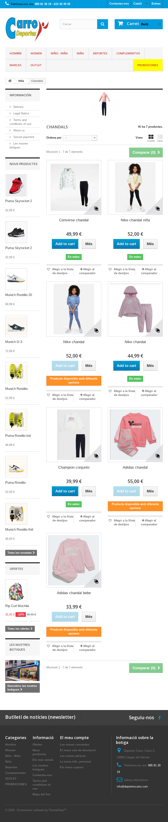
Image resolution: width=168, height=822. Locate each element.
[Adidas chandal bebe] (74, 560)
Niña (80, 53)
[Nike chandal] (74, 309)
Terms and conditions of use (42, 784)
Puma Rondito (15, 482)
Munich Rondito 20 (18, 295)
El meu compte (74, 737)
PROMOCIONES (147, 65)
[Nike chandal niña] (135, 187)
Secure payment (23, 137)
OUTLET (36, 65)
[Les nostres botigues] (22, 670)
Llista (160, 140)
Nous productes (23, 164)
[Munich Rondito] (16, 373)
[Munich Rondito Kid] (16, 514)
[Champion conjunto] (74, 434)
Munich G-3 (13, 342)
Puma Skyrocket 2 (18, 201)
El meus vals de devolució (78, 750)
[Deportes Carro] (29, 29)
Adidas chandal (135, 467)
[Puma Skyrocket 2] (16, 185)
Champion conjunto (73, 467)
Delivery (18, 106)
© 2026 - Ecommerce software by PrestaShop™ (35, 810)
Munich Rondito (16, 388)
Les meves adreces (73, 756)
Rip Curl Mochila (17, 606)
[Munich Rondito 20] (16, 279)
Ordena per (53, 137)
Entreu (156, 3)
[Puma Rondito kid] (16, 420)
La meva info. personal (75, 761)
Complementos (128, 53)
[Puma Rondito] (16, 467)
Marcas (15, 65)
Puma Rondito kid (18, 435)
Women (36, 53)
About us (18, 130)
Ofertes (16, 569)
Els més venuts (43, 760)
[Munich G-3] (16, 326)
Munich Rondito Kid (19, 529)
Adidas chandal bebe (74, 593)
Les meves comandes (74, 744)
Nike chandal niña (135, 220)
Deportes (100, 53)
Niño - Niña (59, 53)
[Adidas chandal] (135, 434)
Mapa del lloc (42, 794)
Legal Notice (20, 113)
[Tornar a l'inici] (10, 81)
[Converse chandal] (74, 187)
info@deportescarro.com (132, 786)
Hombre (16, 53)
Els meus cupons (72, 767)
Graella (151, 140)
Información (20, 95)
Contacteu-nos (119, 3)
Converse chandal (74, 220)
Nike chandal (73, 342)
